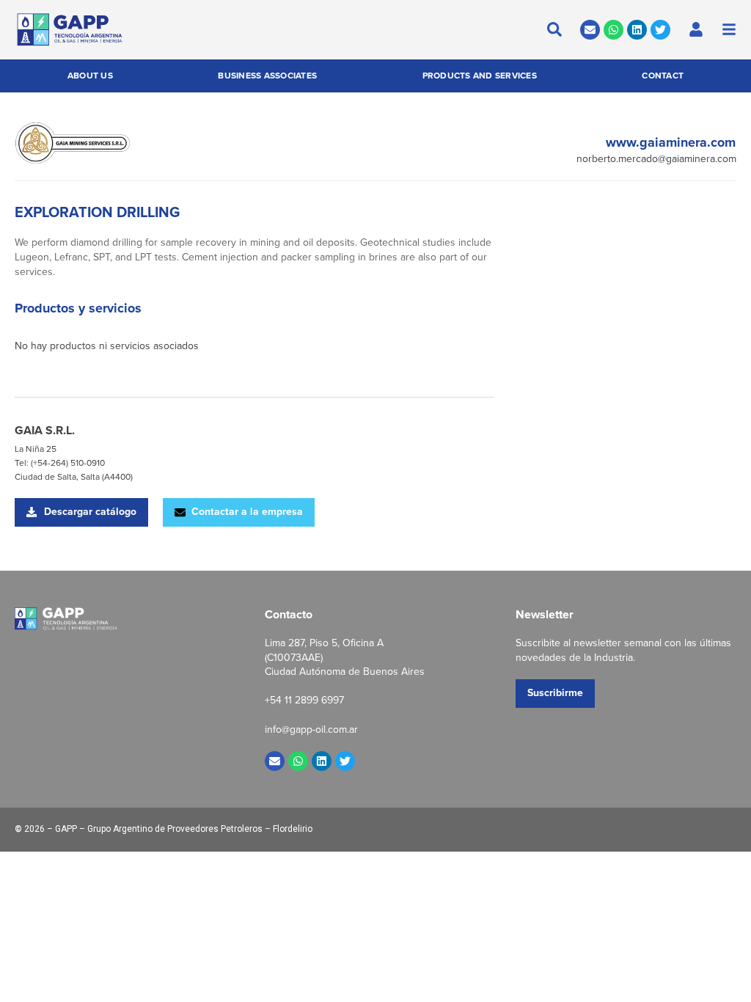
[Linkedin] (637, 30)
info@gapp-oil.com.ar (311, 729)
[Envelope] (590, 30)
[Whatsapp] (613, 30)
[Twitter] (660, 30)
